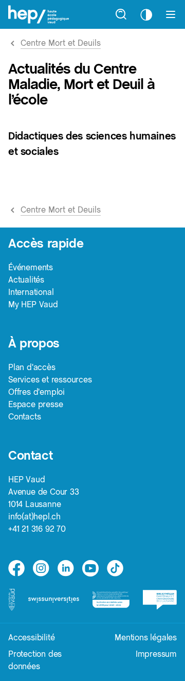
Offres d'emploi (36, 392)
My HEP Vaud (33, 304)
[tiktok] (115, 568)
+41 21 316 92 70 (37, 529)
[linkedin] (66, 568)
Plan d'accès (31, 367)
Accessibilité (31, 637)
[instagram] (41, 568)
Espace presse (35, 404)
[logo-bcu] (160, 600)
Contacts (24, 417)
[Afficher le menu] (170, 14)
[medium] (90, 568)
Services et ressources (50, 380)
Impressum (156, 654)
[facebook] (16, 568)
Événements (30, 267)
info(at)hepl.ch (34, 516)
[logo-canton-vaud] (11, 599)
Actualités (26, 280)
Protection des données (35, 660)
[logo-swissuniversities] (53, 600)
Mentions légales (146, 637)
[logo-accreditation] (111, 599)
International (30, 292)
